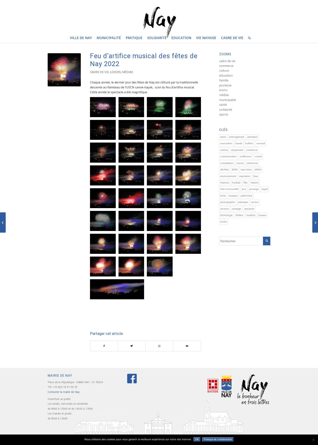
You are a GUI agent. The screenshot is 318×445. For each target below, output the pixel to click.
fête (245, 182)
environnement (228, 176)
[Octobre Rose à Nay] (315, 222)
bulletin (249, 143)
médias (127, 72)
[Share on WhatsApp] (159, 346)
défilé (235, 169)
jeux (244, 189)
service (255, 202)
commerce (226, 66)
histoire (255, 182)
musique (233, 195)
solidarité (225, 110)
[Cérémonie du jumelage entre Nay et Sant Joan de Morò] (3, 222)
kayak (265, 189)
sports (223, 114)
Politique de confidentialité (218, 439)
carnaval (260, 143)
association (226, 143)
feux (255, 176)
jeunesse (225, 85)
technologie (226, 215)
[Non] (313, 440)
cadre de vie (99, 72)
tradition (250, 215)
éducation (226, 75)
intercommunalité (229, 189)
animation (252, 137)
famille (223, 80)
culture (224, 71)
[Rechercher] (248, 37)
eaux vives (246, 169)
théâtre (239, 215)
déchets (224, 169)
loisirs (115, 72)
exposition (244, 176)
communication (228, 156)
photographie (227, 202)
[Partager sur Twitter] (131, 346)
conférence (245, 156)
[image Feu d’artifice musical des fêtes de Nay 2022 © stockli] (104, 108)
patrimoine (246, 195)
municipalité (227, 100)
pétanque (243, 202)
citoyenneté (237, 150)
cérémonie (252, 163)
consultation (226, 163)
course (239, 163)
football (236, 182)
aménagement (236, 137)
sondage (236, 208)
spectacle (249, 208)
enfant (258, 169)
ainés (223, 137)
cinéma (224, 150)
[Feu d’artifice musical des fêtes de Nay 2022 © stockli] (64, 69)
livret (222, 195)
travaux (262, 215)
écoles (223, 221)
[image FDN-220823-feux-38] (161, 245)
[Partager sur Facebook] (104, 346)
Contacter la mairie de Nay (64, 392)
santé (223, 105)
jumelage (254, 189)
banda (238, 143)
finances (224, 182)
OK (197, 439)
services (224, 208)
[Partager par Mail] (187, 346)
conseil (258, 156)
